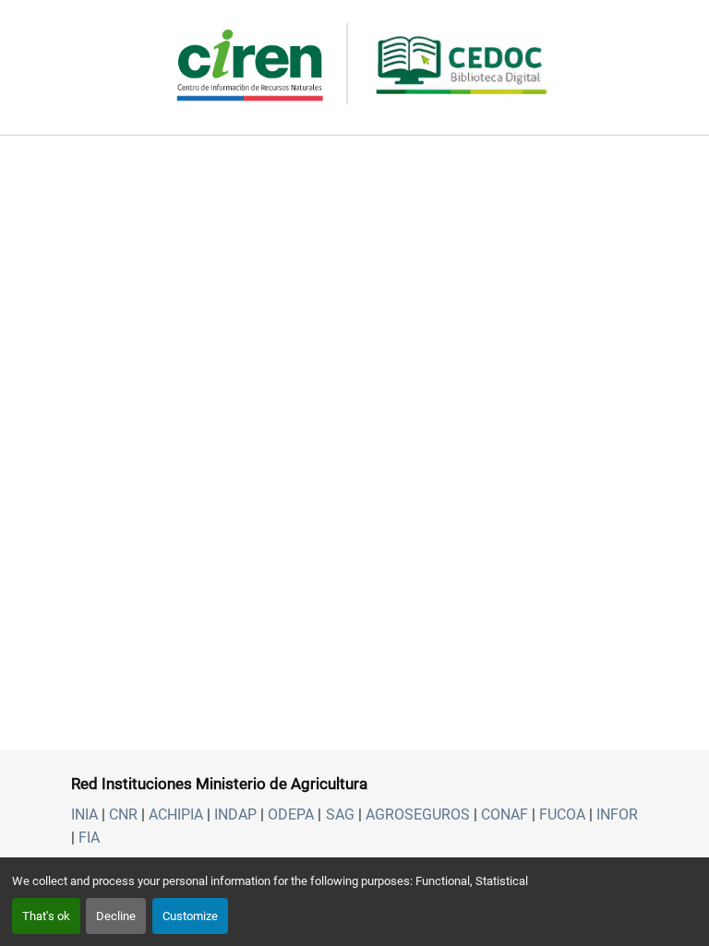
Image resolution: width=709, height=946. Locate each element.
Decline (116, 916)
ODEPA (291, 814)
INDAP (235, 814)
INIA (84, 814)
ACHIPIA (176, 814)
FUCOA (562, 814)
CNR (123, 814)
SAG (340, 814)
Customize (190, 916)
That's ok (46, 916)
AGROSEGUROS (418, 814)
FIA (89, 837)
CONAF (504, 814)
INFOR (617, 814)
